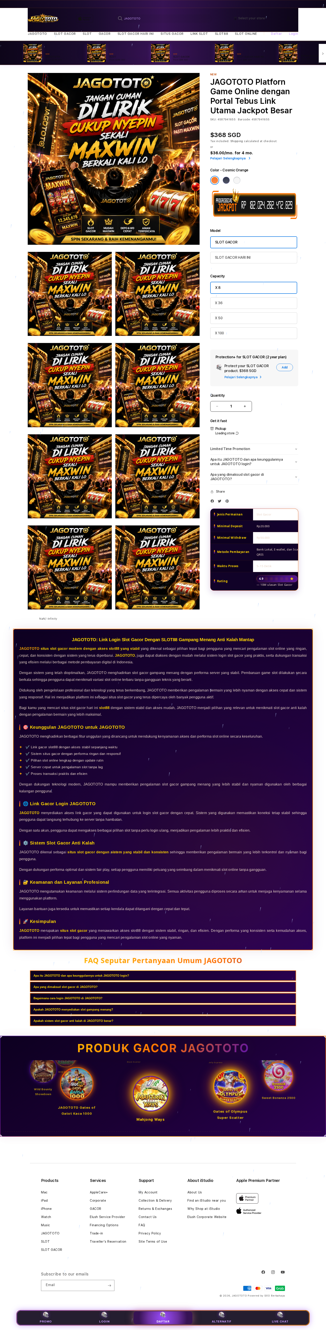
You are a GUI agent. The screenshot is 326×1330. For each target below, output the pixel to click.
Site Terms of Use (153, 1241)
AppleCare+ (99, 1192)
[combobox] (163, 18)
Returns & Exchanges (155, 1209)
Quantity (217, 395)
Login (104, 1321)
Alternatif (222, 1321)
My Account (148, 1192)
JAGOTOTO (37, 33)
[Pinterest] (228, 502)
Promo (46, 1321)
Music (45, 1225)
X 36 (219, 303)
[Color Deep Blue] (226, 180)
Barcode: (244, 119)
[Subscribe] (109, 1285)
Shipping (236, 141)
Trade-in (96, 1233)
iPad (44, 1200)
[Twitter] (221, 502)
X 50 (219, 318)
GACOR (105, 33)
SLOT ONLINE (246, 33)
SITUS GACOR (172, 33)
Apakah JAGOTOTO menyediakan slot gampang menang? (73, 1009)
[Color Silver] (236, 180)
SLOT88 (221, 33)
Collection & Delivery (155, 1200)
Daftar (163, 1321)
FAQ (142, 1225)
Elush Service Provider (107, 1217)
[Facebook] (213, 502)
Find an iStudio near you (206, 1200)
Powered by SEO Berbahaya (266, 1295)
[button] (37, 34)
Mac (44, 1192)
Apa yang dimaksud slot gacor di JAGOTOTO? (65, 987)
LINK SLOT (199, 33)
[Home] (43, 18)
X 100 (219, 333)
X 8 (218, 288)
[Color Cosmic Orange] (214, 180)
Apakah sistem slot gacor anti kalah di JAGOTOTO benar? (73, 1020)
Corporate (98, 1200)
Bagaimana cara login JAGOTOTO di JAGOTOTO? (67, 998)
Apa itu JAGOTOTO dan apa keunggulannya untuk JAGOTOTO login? (81, 975)
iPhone (46, 1209)
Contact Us (148, 1217)
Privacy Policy (150, 1233)
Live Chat (280, 1321)
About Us (194, 1192)
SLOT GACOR (65, 33)
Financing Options (104, 1225)
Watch (46, 1217)
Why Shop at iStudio (203, 1209)
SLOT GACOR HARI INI (136, 33)
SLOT (87, 33)
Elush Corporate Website (207, 1217)
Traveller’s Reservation (108, 1241)
